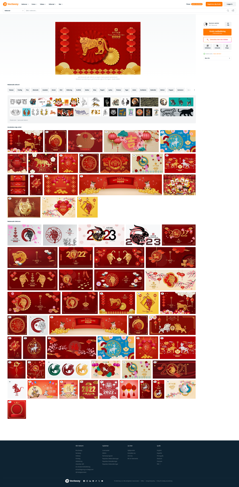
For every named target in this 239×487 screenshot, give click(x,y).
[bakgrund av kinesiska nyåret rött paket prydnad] (115, 163)
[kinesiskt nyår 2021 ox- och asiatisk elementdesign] (147, 163)
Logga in (229, 4)
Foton (33, 4)
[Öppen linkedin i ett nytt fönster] (90, 481)
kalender (153, 90)
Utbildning (79, 461)
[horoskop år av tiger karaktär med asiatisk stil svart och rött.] (38, 325)
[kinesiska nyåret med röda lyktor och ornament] (61, 184)
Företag (78, 458)
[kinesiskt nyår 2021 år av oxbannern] (174, 370)
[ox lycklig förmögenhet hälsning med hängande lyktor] (68, 389)
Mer (60, 4)
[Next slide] (193, 90)
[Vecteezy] (10, 4)
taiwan (11, 90)
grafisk (78, 90)
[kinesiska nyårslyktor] (129, 389)
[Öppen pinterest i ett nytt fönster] (93, 481)
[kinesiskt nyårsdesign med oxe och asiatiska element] (180, 163)
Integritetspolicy (150, 481)
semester (180, 90)
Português (160, 456)
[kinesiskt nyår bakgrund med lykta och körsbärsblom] (85, 141)
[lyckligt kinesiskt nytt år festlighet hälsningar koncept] (179, 184)
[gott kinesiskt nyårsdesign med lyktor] (68, 163)
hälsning (69, 90)
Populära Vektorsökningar (110, 458)
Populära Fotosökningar (109, 461)
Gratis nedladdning (217, 32)
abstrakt (35, 90)
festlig (20, 90)
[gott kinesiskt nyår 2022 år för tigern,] (60, 235)
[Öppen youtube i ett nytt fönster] (102, 481)
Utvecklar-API (80, 464)
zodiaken (143, 90)
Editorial (51, 4)
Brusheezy (79, 450)
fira (27, 90)
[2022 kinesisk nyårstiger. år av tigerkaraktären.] (179, 235)
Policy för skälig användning (164, 481)
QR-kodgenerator (81, 472)
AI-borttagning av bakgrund (84, 469)
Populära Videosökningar (110, 464)
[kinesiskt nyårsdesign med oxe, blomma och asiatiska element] (178, 141)
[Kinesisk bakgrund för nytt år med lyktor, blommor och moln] (131, 141)
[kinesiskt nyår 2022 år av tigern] (88, 389)
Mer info (207, 58)
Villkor (142, 481)
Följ (228, 25)
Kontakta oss (132, 453)
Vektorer (24, 4)
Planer (188, 4)
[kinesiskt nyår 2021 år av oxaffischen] (17, 370)
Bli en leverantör (133, 458)
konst (54, 90)
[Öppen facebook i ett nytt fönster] (84, 481)
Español (159, 453)
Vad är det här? (217, 54)
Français (159, 461)
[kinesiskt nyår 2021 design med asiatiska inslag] (36, 370)
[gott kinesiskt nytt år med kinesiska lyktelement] (59, 207)
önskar (118, 90)
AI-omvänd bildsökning (83, 467)
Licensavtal (105, 450)
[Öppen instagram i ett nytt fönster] (87, 481)
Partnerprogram (107, 456)
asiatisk (45, 90)
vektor (162, 90)
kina (94, 90)
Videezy (78, 456)
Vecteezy (78, 453)
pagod (102, 90)
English (159, 450)
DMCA (104, 453)
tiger (126, 90)
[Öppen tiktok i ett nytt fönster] (96, 481)
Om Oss (130, 456)
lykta (110, 90)
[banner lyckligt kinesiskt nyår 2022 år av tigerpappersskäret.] (119, 257)
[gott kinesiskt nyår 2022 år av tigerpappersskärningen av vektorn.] (76, 257)
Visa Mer (177, 112)
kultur (87, 90)
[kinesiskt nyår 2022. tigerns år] (42, 163)
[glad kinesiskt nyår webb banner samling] (18, 184)
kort (189, 90)
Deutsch (159, 458)
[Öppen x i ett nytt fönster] (99, 481)
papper (171, 90)
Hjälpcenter (131, 450)
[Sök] (228, 10)
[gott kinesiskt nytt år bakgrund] (17, 163)
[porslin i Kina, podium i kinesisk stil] (17, 409)
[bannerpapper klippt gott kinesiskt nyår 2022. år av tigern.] (171, 257)
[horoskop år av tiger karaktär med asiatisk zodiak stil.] (89, 163)
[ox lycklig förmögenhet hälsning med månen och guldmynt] (43, 389)
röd (61, 90)
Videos (42, 4)
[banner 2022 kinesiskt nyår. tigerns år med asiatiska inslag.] (32, 257)
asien (134, 90)
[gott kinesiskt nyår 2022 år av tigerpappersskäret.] (56, 141)
